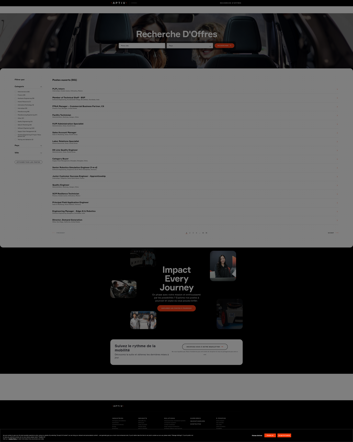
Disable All (270, 435)
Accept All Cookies (284, 435)
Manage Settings (257, 435)
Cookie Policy (13, 439)
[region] (176, 435)
